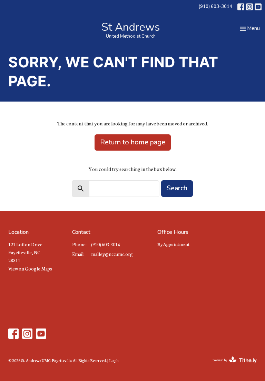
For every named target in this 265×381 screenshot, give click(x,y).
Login (114, 360)
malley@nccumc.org (112, 254)
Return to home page (132, 142)
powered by (230, 366)
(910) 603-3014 (215, 6)
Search (177, 188)
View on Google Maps (30, 268)
